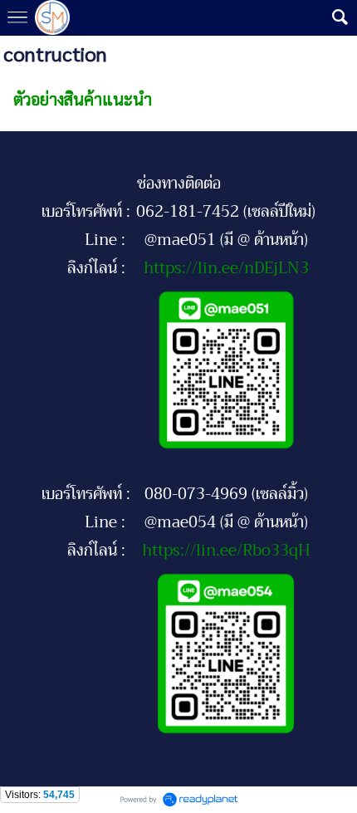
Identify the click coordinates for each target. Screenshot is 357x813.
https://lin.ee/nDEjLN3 (226, 268)
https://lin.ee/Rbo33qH (226, 550)
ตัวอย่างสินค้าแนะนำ (82, 99)
